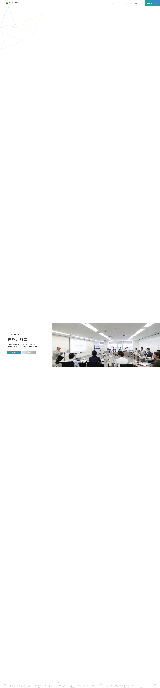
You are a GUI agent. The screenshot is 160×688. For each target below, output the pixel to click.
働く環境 (125, 3)
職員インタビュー (116, 3)
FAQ (130, 3)
